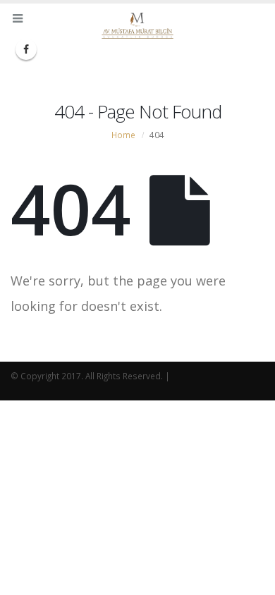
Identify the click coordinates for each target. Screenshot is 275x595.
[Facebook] (26, 49)
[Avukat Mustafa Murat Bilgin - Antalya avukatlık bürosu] (137, 26)
